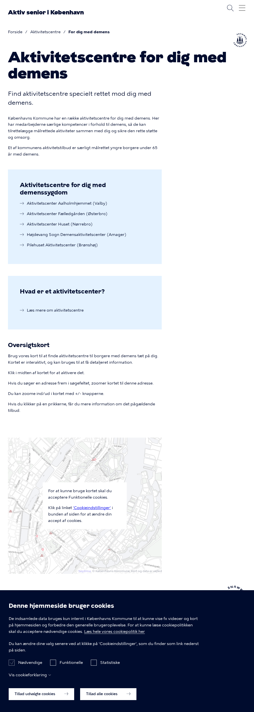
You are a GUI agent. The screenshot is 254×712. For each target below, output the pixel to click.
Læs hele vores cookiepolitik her (114, 631)
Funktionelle (71, 662)
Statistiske (110, 662)
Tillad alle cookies (102, 694)
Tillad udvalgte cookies (35, 694)
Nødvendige (30, 662)
